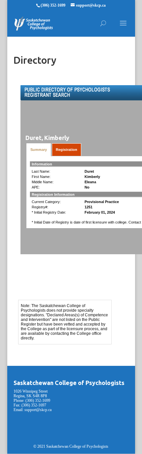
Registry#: (40, 207)
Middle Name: (42, 182)
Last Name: (41, 171)
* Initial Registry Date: (49, 212)
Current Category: (46, 202)
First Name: (41, 177)
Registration (66, 150)
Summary (38, 150)
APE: (36, 187)
